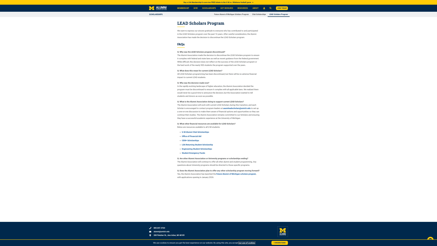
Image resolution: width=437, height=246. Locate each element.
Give (196, 8)
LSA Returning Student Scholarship (197, 145)
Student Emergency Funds (193, 153)
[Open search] (270, 8)
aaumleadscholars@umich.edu (237, 108)
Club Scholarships (259, 14)
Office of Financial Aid (191, 136)
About (256, 8)
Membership (183, 8)
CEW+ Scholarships (190, 140)
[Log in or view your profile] (264, 8)
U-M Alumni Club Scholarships (195, 132)
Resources (243, 8)
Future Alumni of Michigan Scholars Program (231, 14)
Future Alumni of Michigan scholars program (236, 174)
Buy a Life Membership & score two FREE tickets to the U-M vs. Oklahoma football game (218, 2)
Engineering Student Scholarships (197, 149)
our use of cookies (247, 243)
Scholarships (209, 8)
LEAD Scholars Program (278, 14)
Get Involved (226, 8)
